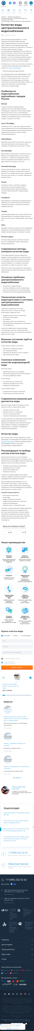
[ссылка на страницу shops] (8, 11)
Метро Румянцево (9, 894)
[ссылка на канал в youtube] (9, 994)
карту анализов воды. (14, 68)
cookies (17, 1025)
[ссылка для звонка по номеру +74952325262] (20, 11)
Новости (8, 702)
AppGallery (28, 970)
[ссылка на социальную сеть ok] (17, 994)
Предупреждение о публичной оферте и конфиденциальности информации (17, 1016)
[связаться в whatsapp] (14, 11)
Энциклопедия (11, 808)
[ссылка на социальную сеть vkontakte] (4, 994)
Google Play (17, 970)
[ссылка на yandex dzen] (21, 994)
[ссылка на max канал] (14, 3)
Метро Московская (9, 902)
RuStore (6, 973)
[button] (30, 678)
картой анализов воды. (7, 441)
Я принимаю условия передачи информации (10, 662)
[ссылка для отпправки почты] (25, 11)
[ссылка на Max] (29, 994)
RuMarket (15, 973)
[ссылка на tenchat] (25, 994)
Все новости (17, 777)
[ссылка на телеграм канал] (10, 3)
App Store (7, 970)
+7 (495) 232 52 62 (16, 879)
